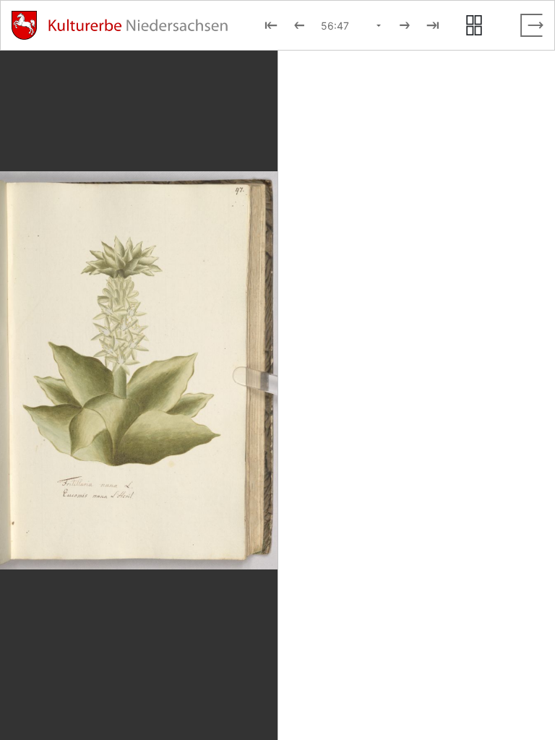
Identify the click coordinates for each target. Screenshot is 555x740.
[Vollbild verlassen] (531, 25)
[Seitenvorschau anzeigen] (474, 25)
